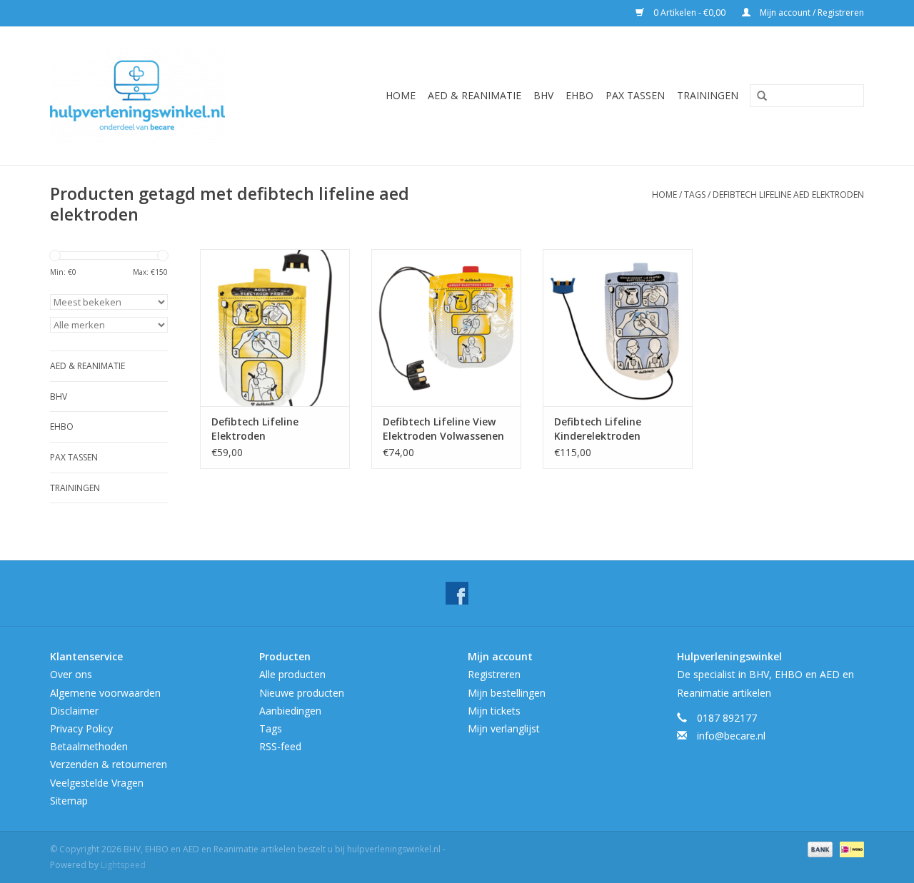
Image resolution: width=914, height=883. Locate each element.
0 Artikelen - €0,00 (689, 12)
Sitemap (69, 800)
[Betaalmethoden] (819, 848)
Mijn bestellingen (507, 693)
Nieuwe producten (301, 693)
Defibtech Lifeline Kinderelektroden (597, 429)
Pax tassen (635, 95)
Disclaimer (74, 710)
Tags (694, 194)
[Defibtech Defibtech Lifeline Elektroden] (275, 327)
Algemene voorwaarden (105, 693)
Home (401, 95)
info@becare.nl (731, 735)
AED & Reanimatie (474, 95)
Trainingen (707, 95)
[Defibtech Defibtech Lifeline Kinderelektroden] (618, 327)
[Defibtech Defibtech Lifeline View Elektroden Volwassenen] (446, 327)
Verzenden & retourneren (108, 764)
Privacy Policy (81, 728)
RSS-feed (280, 746)
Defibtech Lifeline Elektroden (254, 429)
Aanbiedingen (290, 710)
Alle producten (292, 674)
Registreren (494, 674)
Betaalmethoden (89, 746)
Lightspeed (123, 865)
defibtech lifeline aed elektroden (788, 194)
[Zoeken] (757, 96)
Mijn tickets (494, 710)
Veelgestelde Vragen (97, 782)
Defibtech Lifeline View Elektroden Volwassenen (443, 429)
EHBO (579, 95)
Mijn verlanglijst (504, 728)
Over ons (71, 674)
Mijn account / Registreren (811, 12)
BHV (543, 95)
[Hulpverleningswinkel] (158, 95)
